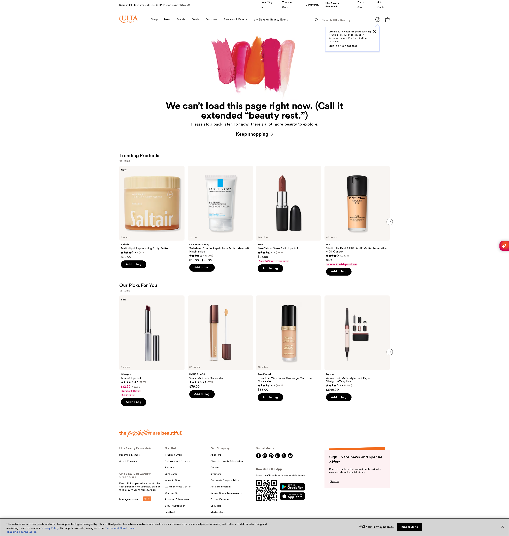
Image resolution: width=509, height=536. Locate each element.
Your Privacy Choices (380, 527)
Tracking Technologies (21, 532)
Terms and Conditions (119, 528)
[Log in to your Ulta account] (377, 19)
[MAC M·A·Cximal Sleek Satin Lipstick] (288, 214)
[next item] (390, 222)
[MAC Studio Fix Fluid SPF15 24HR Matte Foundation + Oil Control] (357, 216)
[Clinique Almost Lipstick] (152, 346)
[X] (374, 31)
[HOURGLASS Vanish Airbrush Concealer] (220, 342)
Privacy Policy (50, 528)
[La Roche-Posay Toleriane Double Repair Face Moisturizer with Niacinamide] (220, 214)
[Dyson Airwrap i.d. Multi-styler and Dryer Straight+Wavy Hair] (357, 343)
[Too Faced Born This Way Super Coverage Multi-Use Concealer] (288, 343)
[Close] (502, 526)
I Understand (409, 527)
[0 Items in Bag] (387, 19)
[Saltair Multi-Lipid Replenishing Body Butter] (152, 212)
